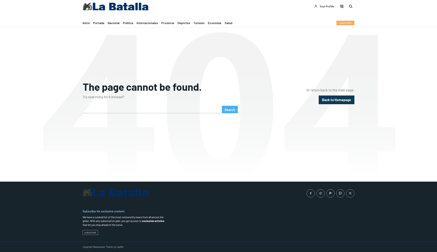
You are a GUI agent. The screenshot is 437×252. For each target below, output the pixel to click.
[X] (350, 193)
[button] (350, 6)
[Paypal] (330, 193)
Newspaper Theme (102, 246)
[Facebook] (311, 193)
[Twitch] (340, 193)
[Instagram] (320, 193)
